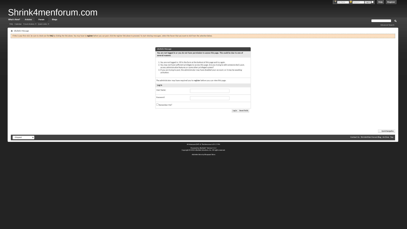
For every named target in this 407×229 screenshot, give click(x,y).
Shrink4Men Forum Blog (371, 137)
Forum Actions (28, 24)
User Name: (161, 90)
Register (391, 2)
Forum (41, 19)
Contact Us (354, 137)
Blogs (54, 19)
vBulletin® (203, 148)
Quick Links (42, 24)
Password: (160, 97)
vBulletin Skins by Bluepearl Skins (203, 155)
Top (391, 137)
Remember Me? (165, 105)
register (197, 81)
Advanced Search (387, 25)
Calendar (18, 24)
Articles (28, 19)
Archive (386, 137)
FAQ (11, 24)
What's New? (14, 19)
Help (380, 2)
